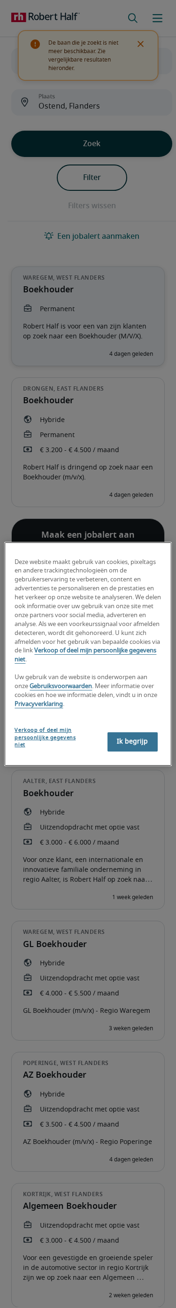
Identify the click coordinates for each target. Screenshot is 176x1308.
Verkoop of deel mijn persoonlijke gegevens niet (45, 738)
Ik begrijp (132, 741)
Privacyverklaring (39, 704)
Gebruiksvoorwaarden (61, 686)
